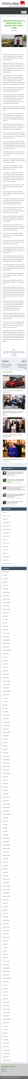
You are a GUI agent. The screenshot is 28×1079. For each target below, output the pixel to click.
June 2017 (5, 947)
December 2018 (6, 886)
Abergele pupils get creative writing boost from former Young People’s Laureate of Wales (13, 412)
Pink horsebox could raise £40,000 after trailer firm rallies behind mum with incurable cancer (16, 495)
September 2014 (6, 1060)
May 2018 (5, 909)
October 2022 (6, 728)
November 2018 (6, 889)
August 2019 (6, 858)
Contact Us (4, 1071)
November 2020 (6, 807)
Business (14, 483)
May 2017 (5, 950)
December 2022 (6, 722)
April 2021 (5, 790)
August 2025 (6, 612)
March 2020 (5, 834)
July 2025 (5, 616)
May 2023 (5, 705)
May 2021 (5, 787)
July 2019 (5, 862)
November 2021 (6, 766)
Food (4, 539)
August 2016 (6, 981)
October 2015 (6, 1015)
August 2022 (6, 735)
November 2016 (6, 971)
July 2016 (5, 985)
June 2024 (5, 660)
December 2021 (6, 763)
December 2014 (6, 1050)
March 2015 (5, 1039)
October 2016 (6, 974)
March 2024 (5, 670)
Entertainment (6, 529)
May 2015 (5, 1033)
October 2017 (6, 933)
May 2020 (5, 828)
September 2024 (6, 650)
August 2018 (6, 899)
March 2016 (5, 998)
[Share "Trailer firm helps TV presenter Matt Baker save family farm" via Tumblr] (12, 352)
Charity (17, 498)
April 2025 (5, 626)
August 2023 (6, 694)
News (16, 475)
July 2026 (5, 575)
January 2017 (6, 964)
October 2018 (6, 892)
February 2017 (6, 961)
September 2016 (6, 978)
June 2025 (5, 619)
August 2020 (6, 817)
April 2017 (5, 954)
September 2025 (6, 609)
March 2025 (5, 629)
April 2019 (5, 872)
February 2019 (6, 879)
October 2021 (6, 769)
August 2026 (6, 571)
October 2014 (6, 1056)
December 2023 (6, 681)
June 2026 (5, 578)
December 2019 (6, 845)
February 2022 (6, 756)
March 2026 (5, 588)
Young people (6, 563)
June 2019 (5, 865)
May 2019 (5, 868)
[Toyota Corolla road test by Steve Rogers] (14, 382)
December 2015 (6, 1009)
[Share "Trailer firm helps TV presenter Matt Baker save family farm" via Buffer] (20, 352)
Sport (4, 553)
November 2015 (6, 1012)
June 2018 (5, 906)
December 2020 (6, 804)
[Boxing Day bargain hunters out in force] (14, 448)
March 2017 (5, 957)
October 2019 (6, 851)
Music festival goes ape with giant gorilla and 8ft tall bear (15, 502)
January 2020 (6, 841)
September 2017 (6, 937)
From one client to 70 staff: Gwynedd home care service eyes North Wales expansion (15, 480)
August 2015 (6, 1022)
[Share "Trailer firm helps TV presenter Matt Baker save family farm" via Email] (12, 355)
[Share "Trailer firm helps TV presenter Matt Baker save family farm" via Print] (15, 355)
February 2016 (6, 1002)
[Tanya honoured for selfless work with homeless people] (14, 425)
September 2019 (6, 855)
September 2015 (6, 1019)
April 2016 (5, 995)
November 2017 (6, 930)
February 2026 (6, 592)
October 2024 (6, 646)
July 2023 (5, 698)
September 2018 (6, 896)
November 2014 (6, 1053)
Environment (6, 532)
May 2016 (5, 992)
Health (13, 475)
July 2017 (5, 944)
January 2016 (6, 1005)
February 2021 (6, 797)
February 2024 (6, 674)
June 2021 (5, 783)
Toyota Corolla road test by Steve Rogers (13, 390)
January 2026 (6, 595)
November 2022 (6, 725)
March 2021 (5, 793)
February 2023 (6, 715)
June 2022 (5, 742)
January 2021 (6, 800)
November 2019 (6, 848)
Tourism (5, 560)
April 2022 (5, 749)
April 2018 (5, 913)
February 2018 (6, 920)
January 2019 (6, 882)
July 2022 (5, 739)
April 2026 (5, 585)
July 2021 (5, 780)
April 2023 (5, 708)
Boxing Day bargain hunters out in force (13, 459)
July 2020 (5, 821)
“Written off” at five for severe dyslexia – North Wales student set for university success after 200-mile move (16, 488)
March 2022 (5, 752)
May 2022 (5, 746)
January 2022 (6, 759)
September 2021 (6, 773)
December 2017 (6, 927)
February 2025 (6, 633)
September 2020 (6, 814)
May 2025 (5, 622)
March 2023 (5, 711)
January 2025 (6, 636)
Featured (18, 490)
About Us (3, 1069)
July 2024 (5, 657)
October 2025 (6, 605)
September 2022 (6, 732)
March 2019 (5, 875)
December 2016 (6, 968)
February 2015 (6, 1043)
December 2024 (6, 640)
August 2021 (6, 776)
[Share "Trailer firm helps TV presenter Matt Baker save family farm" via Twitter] (7, 352)
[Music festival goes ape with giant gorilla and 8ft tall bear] (4, 502)
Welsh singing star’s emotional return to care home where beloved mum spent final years (15, 473)
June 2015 (5, 1029)
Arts (13, 504)
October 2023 (6, 687)
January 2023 (6, 718)
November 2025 (6, 602)
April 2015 (5, 1036)
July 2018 (5, 903)
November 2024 (6, 643)
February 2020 (6, 838)
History (4, 546)
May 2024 (5, 664)
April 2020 (5, 831)
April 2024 (5, 667)
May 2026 (5, 581)
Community (5, 522)
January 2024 (6, 677)
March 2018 (5, 916)
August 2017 (6, 940)
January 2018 (6, 923)
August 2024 (6, 653)
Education (14, 490)
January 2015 (6, 1046)
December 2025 (6, 599)
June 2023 (5, 701)
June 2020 (5, 824)
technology (5, 556)
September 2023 (6, 691)
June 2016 (5, 988)
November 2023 (6, 684)
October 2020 (6, 810)
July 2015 (5, 1026)
